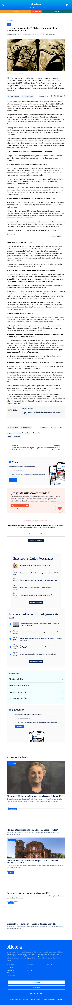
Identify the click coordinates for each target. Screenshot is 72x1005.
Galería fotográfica (56, 236)
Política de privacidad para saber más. (47, 722)
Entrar (41, 534)
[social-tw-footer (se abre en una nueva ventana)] (37, 994)
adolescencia (12, 809)
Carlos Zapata (27, 34)
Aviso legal (44, 999)
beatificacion (12, 763)
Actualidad (10, 20)
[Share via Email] (61, 96)
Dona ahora (35, 11)
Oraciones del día (18, 698)
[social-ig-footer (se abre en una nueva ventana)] (41, 994)
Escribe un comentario (36, 540)
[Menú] (13, 5)
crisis (9, 436)
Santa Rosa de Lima (42, 8)
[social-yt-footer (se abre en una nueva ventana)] (31, 994)
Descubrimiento (11, 975)
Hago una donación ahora (19, 506)
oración (11, 903)
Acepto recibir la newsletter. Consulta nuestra (28, 475)
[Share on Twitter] (58, 96)
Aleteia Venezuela (37, 34)
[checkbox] (9, 474)
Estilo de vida (10, 973)
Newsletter (30, 968)
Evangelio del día (18, 692)
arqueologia (12, 840)
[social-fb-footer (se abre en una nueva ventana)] (34, 994)
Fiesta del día (16, 679)
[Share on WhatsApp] (64, 96)
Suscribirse (36, 982)
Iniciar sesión (36, 987)
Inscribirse (13, 480)
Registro (15, 11)
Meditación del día (19, 685)
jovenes (11, 872)
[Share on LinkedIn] (54, 96)
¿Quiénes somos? (35, 999)
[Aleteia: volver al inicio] (36, 4)
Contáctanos (51, 999)
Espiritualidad (10, 970)
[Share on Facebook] (51, 96)
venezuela (17, 436)
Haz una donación (24, 999)
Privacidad (59, 999)
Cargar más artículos (36, 602)
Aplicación (29, 970)
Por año (49, 968)
